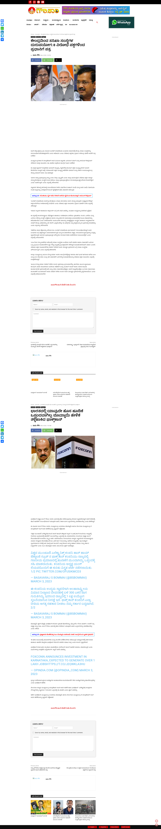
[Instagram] (34, 2)
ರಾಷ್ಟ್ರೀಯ (43, 37)
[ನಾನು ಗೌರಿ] (38, 359)
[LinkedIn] (2, 32)
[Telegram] (38, 2)
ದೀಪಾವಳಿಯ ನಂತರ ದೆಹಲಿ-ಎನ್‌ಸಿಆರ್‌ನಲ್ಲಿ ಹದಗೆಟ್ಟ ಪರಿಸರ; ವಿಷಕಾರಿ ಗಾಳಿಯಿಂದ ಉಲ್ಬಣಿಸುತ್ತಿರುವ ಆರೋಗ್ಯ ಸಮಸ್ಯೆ (85, 394)
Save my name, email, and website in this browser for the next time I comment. (59, 309)
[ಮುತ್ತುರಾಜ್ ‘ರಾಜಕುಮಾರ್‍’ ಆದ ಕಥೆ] (41, 384)
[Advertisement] (63, 118)
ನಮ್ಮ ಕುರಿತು (103, 827)
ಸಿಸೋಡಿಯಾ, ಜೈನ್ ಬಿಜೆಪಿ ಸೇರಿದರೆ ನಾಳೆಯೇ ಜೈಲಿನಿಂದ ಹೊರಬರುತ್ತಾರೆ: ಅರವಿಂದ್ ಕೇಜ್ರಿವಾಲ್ (65, 196)
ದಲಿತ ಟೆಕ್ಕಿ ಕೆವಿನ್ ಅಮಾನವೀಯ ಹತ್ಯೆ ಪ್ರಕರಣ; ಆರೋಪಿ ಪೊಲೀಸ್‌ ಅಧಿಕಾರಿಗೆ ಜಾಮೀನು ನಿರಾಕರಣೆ (61, 394)
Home (32, 34)
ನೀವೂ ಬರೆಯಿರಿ (114, 827)
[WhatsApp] (2, 28)
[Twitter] (2, 24)
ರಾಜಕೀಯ (38, 37)
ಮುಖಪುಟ (37, 34)
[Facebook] (30, 2)
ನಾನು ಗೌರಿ (36, 55)
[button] (97, 22)
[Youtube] (42, 2)
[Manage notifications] (156, 824)
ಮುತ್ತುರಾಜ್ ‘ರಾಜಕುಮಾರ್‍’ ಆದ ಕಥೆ (39, 392)
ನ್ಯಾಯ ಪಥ (35, 380)
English (92, 827)
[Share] (2, 39)
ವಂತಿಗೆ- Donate (125, 827)
